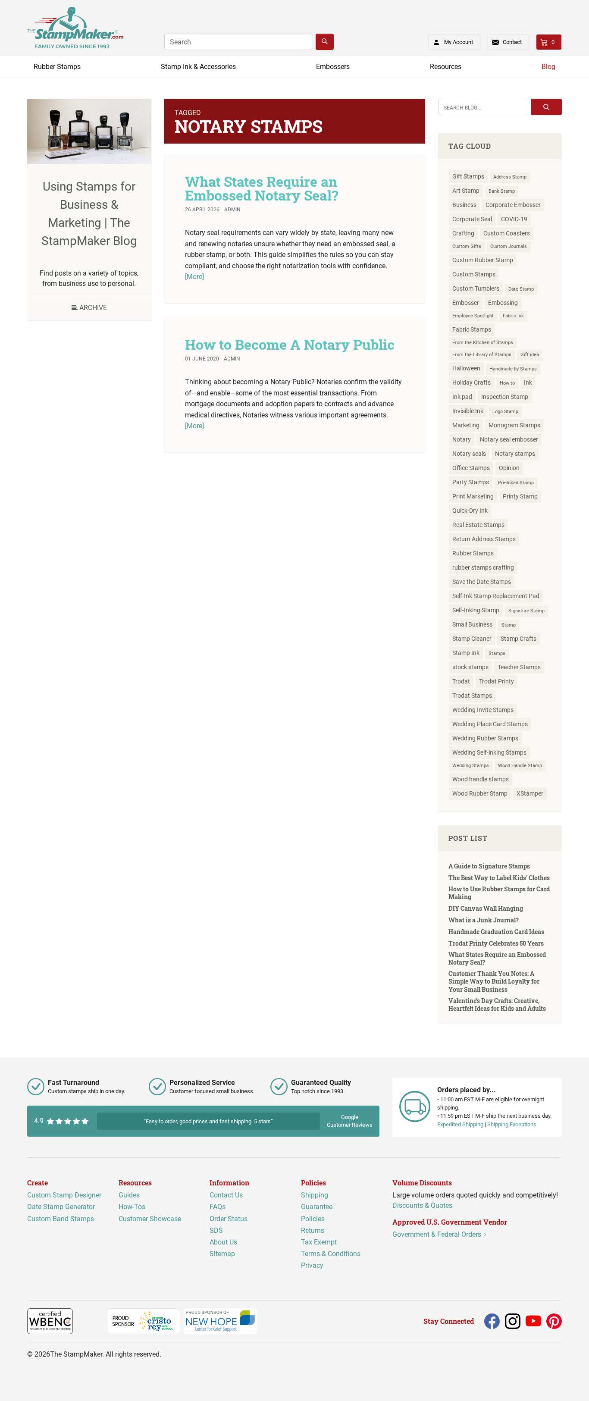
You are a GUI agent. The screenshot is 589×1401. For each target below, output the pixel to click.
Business (464, 204)
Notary (461, 439)
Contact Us (226, 1195)
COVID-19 (514, 219)
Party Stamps (470, 482)
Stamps (497, 653)
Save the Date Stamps (481, 581)
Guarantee (316, 1207)
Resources (445, 67)
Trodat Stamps (472, 695)
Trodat (461, 681)
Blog (548, 67)
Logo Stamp (505, 411)
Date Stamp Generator (61, 1207)
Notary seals (469, 453)
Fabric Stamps (471, 329)
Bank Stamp (502, 191)
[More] (194, 277)
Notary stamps (515, 453)
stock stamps (470, 667)
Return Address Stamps (484, 539)
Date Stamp (521, 289)
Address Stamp (509, 177)
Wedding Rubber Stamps (485, 738)
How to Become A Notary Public (290, 344)
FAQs (218, 1207)
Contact (512, 42)
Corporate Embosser (513, 204)
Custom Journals (508, 246)
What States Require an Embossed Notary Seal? (261, 188)
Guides (129, 1195)
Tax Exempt (319, 1242)
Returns (312, 1230)
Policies (313, 1219)
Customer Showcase (150, 1219)
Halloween (466, 368)
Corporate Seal (472, 219)
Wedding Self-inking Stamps (489, 752)
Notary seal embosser (509, 439)
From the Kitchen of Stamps (482, 342)
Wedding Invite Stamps (483, 709)
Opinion (509, 467)
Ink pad (462, 396)
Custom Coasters (506, 233)
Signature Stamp (526, 611)
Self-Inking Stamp (475, 610)
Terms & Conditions (330, 1254)
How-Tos (132, 1207)
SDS (216, 1230)
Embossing (503, 302)
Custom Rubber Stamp (482, 260)
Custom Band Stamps (60, 1219)
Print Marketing (473, 496)
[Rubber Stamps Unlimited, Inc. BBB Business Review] (91, 1320)
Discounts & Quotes (422, 1205)
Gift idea (529, 354)
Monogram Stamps (514, 425)
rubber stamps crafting (483, 567)
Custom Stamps (473, 274)
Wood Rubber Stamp (480, 793)
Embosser (465, 302)
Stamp (508, 625)
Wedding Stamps (470, 765)
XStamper (530, 793)
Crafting (463, 233)
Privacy (312, 1266)
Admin (232, 210)
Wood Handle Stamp (520, 765)
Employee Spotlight (473, 316)
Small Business (472, 624)
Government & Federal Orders (437, 1235)
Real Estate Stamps (478, 524)
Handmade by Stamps (513, 369)
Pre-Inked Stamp (516, 483)
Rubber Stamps (57, 67)
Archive (92, 308)
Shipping (314, 1195)
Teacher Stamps (519, 667)
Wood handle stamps (480, 779)
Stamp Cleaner (472, 638)
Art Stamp (465, 190)
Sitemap (222, 1254)
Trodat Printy (496, 681)
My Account (458, 42)
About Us (223, 1242)
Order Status (229, 1219)
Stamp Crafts (518, 638)
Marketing (465, 425)
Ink (528, 382)
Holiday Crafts (471, 382)
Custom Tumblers (475, 288)
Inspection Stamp (504, 396)
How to (507, 383)
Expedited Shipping (460, 1124)
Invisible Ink (467, 410)
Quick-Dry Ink (470, 510)
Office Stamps (471, 467)
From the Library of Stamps (481, 354)
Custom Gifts (466, 246)
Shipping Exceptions (511, 1124)
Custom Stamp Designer (64, 1195)
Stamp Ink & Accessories (198, 67)
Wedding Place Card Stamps (490, 724)
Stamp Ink (465, 652)
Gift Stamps (468, 176)
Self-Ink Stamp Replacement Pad (495, 595)
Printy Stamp (520, 496)
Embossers (333, 67)
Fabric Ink (513, 316)
